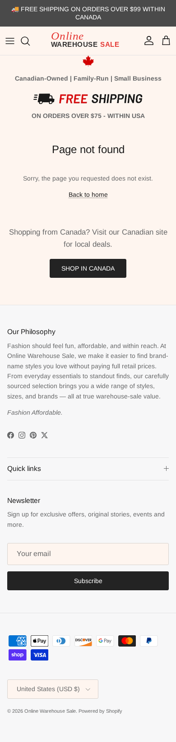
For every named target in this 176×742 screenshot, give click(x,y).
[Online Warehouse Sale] (88, 41)
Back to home (88, 194)
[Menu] (10, 41)
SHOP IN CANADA (88, 268)
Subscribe (88, 580)
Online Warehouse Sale (50, 711)
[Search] (30, 41)
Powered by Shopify (100, 711)
